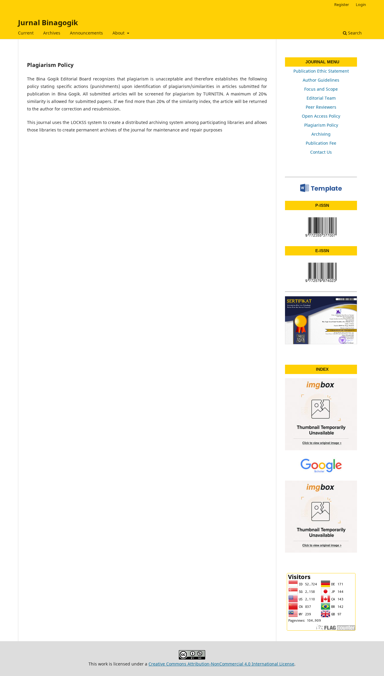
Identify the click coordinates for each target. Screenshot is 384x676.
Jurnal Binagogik (48, 22)
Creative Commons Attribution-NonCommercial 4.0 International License (221, 664)
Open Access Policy (321, 116)
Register (341, 4)
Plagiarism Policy (321, 125)
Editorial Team (321, 98)
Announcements (86, 33)
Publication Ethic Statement (321, 71)
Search (354, 33)
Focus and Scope (321, 89)
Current (26, 33)
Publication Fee (321, 143)
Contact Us (321, 152)
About (119, 33)
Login (361, 4)
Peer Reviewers (321, 107)
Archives (51, 33)
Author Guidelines (321, 80)
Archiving (321, 134)
